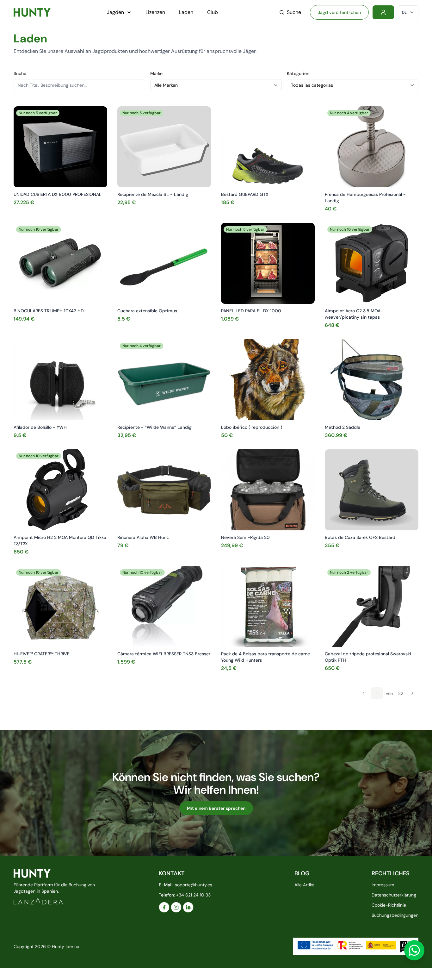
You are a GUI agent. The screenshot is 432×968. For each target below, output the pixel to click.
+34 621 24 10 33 (193, 895)
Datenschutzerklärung (394, 895)
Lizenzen (155, 12)
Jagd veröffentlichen (339, 12)
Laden (186, 12)
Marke (156, 73)
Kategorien (298, 73)
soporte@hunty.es (193, 885)
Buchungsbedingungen (395, 915)
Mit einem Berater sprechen (216, 808)
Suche (294, 12)
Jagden (115, 12)
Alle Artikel (304, 885)
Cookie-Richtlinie (389, 905)
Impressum (383, 885)
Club (212, 12)
